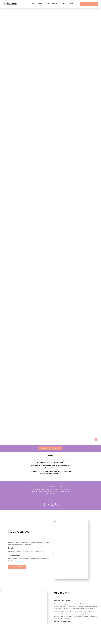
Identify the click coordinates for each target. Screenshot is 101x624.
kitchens (49, 462)
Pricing (71, 3)
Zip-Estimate (34, 460)
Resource (63, 3)
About (40, 3)
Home (33, 3)
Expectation (55, 3)
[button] (96, 439)
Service (47, 3)
